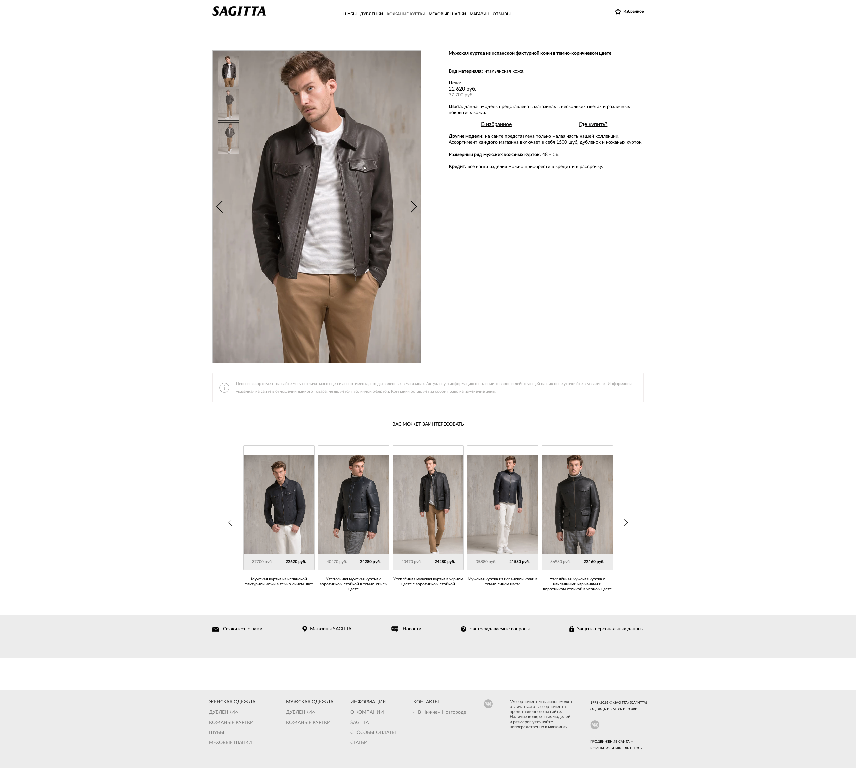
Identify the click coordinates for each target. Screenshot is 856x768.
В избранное (496, 124)
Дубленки (222, 712)
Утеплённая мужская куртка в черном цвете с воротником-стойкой (428, 581)
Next (414, 207)
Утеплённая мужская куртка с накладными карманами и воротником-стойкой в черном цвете (577, 584)
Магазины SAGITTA (330, 629)
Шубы (216, 732)
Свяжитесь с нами (242, 629)
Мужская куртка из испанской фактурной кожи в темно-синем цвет (279, 581)
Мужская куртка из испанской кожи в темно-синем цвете (502, 581)
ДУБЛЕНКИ (371, 14)
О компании (367, 712)
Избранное (633, 11)
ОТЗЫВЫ (502, 14)
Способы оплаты (373, 732)
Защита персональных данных (610, 629)
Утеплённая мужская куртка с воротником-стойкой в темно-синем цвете (353, 584)
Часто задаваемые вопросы (500, 629)
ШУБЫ (350, 14)
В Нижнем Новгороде (442, 712)
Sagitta (359, 722)
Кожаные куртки (231, 722)
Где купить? (593, 124)
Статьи (359, 742)
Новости (412, 629)
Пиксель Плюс (626, 748)
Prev (219, 207)
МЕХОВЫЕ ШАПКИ (447, 14)
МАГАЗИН (479, 14)
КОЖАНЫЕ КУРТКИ (406, 14)
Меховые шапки (230, 742)
